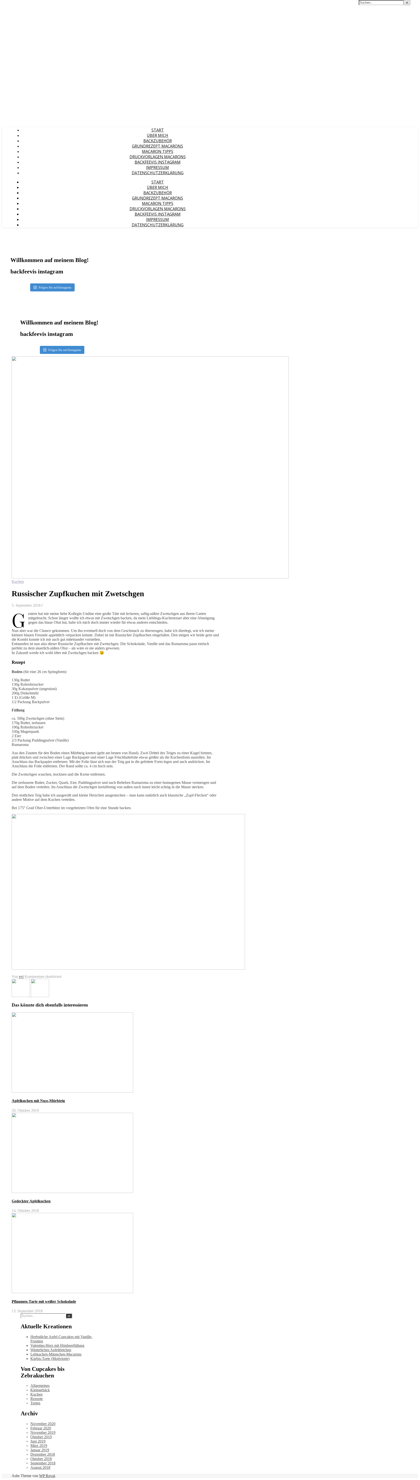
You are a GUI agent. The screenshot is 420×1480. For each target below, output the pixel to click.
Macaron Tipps (157, 151)
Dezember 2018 (42, 1454)
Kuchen (18, 581)
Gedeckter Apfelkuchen (31, 1201)
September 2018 (42, 1463)
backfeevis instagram (158, 162)
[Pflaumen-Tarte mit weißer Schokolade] (21, 996)
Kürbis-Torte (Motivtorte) (50, 1359)
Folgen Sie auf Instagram (55, 287)
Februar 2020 (40, 1428)
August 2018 (40, 1467)
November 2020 (42, 1424)
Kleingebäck (40, 1390)
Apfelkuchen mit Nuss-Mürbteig (38, 1101)
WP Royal (47, 1476)
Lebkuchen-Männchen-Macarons (55, 1354)
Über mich (157, 135)
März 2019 (38, 1446)
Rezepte (36, 1399)
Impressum (157, 167)
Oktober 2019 (41, 1437)
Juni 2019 (37, 1441)
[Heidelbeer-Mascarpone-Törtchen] (40, 996)
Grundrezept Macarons (157, 146)
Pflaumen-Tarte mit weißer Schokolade (44, 1301)
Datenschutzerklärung (158, 172)
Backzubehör (157, 140)
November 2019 (42, 1432)
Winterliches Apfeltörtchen (50, 1350)
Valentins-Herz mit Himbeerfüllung (57, 1345)
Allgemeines (40, 1386)
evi (21, 976)
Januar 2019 (39, 1450)
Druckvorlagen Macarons (158, 156)
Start (157, 130)
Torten (35, 1403)
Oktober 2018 (41, 1459)
